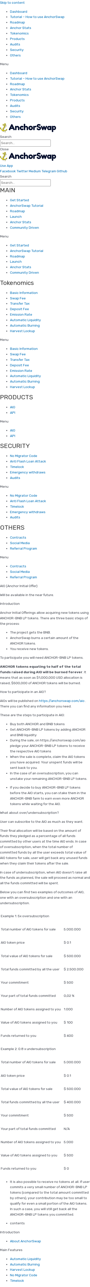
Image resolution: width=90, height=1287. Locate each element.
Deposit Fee (19, 309)
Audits (15, 44)
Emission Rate (21, 314)
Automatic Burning (25, 325)
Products (17, 39)
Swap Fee (18, 298)
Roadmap (17, 22)
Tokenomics (19, 33)
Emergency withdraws (28, 472)
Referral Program (23, 548)
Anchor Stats (20, 28)
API (12, 413)
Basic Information (24, 293)
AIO (12, 407)
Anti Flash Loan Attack (28, 461)
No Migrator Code (23, 456)
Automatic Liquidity (25, 320)
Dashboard (18, 11)
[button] (45, 64)
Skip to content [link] (12, 2)
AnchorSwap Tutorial (26, 206)
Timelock (17, 467)
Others (15, 55)
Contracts (18, 537)
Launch (16, 216)
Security (17, 50)
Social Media (20, 543)
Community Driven (24, 227)
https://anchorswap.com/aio (61, 701)
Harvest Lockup (22, 331)
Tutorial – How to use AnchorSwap (37, 17)
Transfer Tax (20, 303)
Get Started (19, 200)
